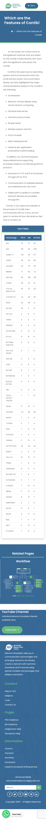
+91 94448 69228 (23, 777)
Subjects (9, 695)
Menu (32, 5)
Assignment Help (13, 729)
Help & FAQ (10, 691)
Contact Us (10, 704)
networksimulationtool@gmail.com (23, 780)
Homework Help (12, 733)
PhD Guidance (11, 719)
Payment (9, 753)
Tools (7, 700)
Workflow (9, 757)
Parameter (10, 762)
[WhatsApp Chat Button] (6, 814)
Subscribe (11, 629)
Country (9, 748)
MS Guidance (11, 724)
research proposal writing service (21, 766)
